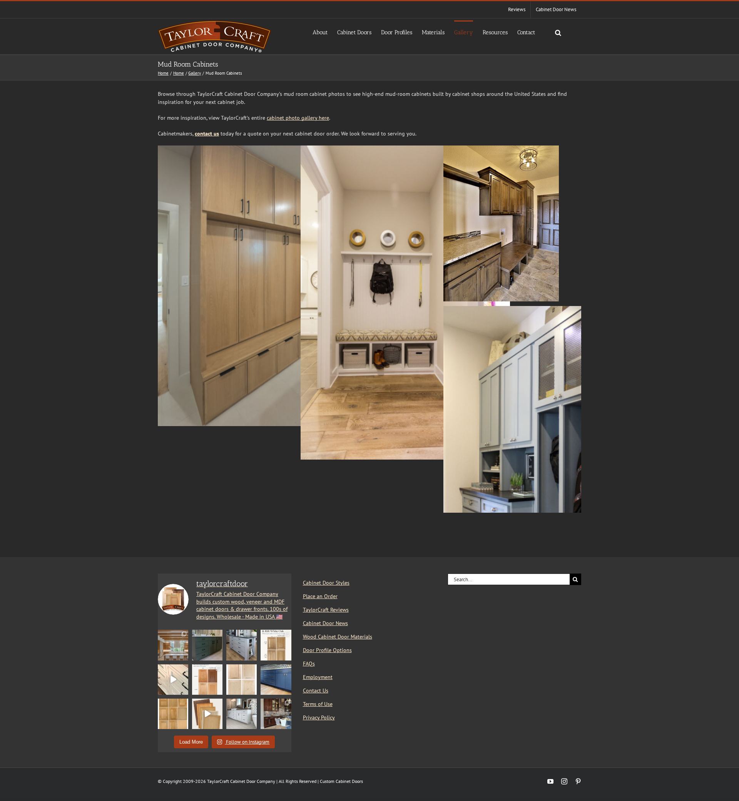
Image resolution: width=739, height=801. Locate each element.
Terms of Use (318, 704)
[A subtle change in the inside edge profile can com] (241, 679)
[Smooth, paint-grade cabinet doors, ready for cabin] (241, 714)
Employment (318, 677)
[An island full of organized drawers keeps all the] (241, 645)
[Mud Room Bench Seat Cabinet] (548, 309)
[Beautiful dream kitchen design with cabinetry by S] (173, 645)
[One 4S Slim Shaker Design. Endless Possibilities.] (207, 714)
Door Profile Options (327, 650)
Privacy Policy (319, 717)
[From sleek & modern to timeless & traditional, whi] (173, 714)
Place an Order (320, 596)
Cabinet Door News (325, 623)
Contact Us (315, 690)
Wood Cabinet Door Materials (337, 636)
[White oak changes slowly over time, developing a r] (276, 645)
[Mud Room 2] (405, 149)
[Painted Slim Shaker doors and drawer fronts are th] (207, 645)
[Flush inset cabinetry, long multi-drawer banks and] (173, 679)
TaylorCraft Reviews (326, 609)
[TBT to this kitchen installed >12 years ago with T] (276, 714)
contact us (207, 133)
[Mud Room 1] (501, 149)
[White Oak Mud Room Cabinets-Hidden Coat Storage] (262, 149)
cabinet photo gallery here (298, 117)
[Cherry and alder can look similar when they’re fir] (207, 679)
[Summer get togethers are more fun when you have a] (276, 679)
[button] (558, 31)
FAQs (309, 663)
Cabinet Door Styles (326, 582)
